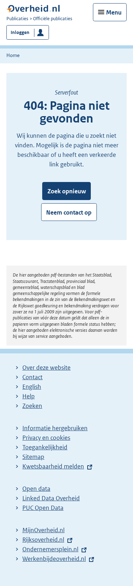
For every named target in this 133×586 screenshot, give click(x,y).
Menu (114, 12)
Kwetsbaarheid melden (53, 466)
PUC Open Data (42, 508)
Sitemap (33, 457)
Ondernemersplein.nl (50, 549)
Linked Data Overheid (51, 498)
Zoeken (32, 406)
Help (28, 396)
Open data (36, 489)
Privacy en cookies (46, 438)
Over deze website (46, 367)
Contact (32, 377)
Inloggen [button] (20, 32)
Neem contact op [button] (69, 212)
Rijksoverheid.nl (43, 540)
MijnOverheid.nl (43, 530)
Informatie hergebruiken (55, 428)
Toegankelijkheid (44, 447)
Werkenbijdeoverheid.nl (54, 559)
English (31, 387)
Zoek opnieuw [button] (67, 191)
